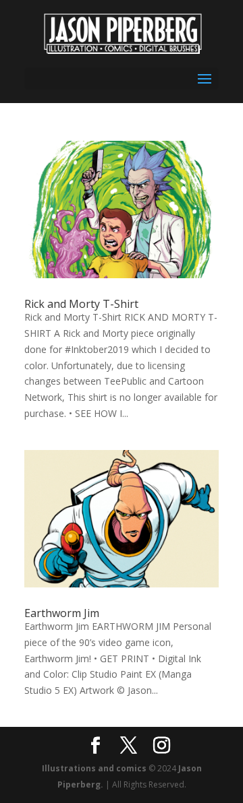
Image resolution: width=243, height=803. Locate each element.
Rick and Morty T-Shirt (81, 303)
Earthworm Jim (61, 613)
